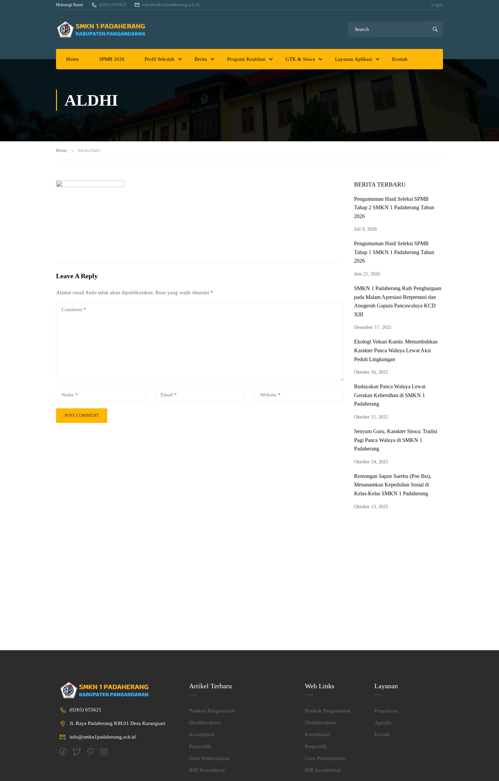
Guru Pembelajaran (209, 758)
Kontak (400, 59)
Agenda (382, 722)
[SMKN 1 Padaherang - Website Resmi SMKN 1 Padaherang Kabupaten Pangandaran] (103, 29)
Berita (201, 59)
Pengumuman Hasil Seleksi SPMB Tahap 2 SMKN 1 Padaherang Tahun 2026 (394, 207)
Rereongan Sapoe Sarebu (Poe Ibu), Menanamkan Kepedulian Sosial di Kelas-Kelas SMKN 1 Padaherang (392, 484)
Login (437, 4)
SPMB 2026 (112, 59)
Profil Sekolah (159, 59)
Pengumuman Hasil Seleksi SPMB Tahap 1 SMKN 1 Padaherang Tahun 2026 (394, 252)
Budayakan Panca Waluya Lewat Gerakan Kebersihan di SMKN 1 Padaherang (389, 395)
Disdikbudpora (205, 722)
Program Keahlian (246, 59)
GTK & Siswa (300, 59)
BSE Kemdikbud (207, 770)
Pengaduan (386, 710)
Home (72, 59)
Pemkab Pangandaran (212, 710)
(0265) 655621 (113, 4)
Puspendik (200, 746)
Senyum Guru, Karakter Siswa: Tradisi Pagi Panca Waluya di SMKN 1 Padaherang (395, 439)
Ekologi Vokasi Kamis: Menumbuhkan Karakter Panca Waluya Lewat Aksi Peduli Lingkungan (396, 350)
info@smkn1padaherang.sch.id (170, 4)
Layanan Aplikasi (353, 59)
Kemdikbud (201, 734)
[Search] (434, 29)
